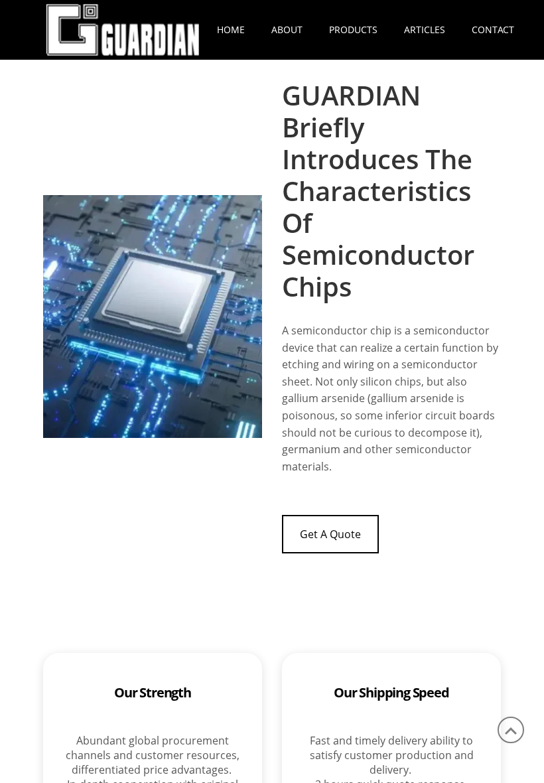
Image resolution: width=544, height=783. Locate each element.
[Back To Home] (123, 28)
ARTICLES (424, 29)
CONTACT (493, 29)
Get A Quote (330, 534)
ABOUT (287, 29)
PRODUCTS (353, 29)
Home (231, 29)
